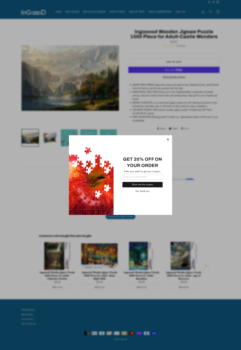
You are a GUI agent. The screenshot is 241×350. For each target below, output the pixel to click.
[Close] (168, 139)
